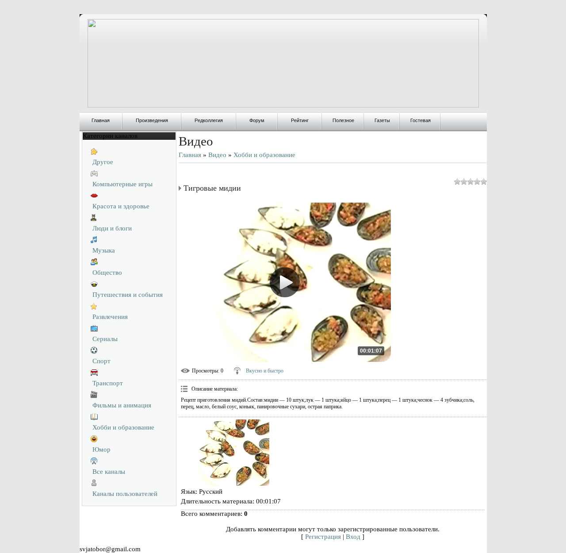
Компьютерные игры (122, 184)
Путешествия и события (127, 294)
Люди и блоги (112, 228)
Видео (217, 154)
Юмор (101, 449)
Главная (190, 154)
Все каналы (108, 471)
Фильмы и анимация (121, 405)
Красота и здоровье (120, 206)
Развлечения (110, 316)
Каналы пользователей (124, 493)
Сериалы (105, 338)
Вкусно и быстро (264, 371)
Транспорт (107, 383)
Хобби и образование (123, 427)
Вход (353, 536)
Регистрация (323, 536)
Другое (102, 161)
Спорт (101, 361)
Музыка (103, 250)
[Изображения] (225, 452)
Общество (107, 272)
